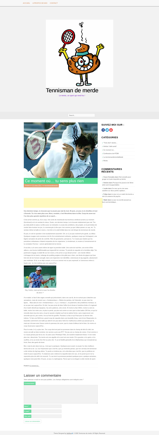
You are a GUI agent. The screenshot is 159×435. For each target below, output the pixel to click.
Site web (27, 416)
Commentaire (29, 383)
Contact (54, 3)
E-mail (27, 411)
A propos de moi (40, 3)
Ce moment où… (109, 150)
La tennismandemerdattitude (113, 157)
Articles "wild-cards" (110, 146)
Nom (26, 406)
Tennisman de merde (72, 90)
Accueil (26, 3)
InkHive (69, 433)
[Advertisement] (63, 203)
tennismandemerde (51, 185)
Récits (105, 160)
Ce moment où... (34, 366)
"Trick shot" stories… (110, 143)
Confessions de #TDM (111, 153)
